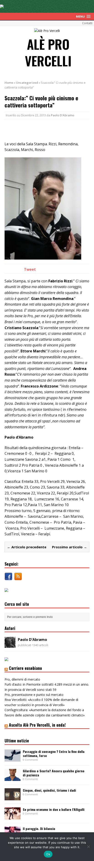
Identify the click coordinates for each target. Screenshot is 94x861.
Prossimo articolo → (69, 547)
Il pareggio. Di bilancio (39, 828)
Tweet (30, 269)
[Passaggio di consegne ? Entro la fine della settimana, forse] (13, 759)
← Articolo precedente (26, 547)
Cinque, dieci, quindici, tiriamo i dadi (49, 790)
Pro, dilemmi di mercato (22, 679)
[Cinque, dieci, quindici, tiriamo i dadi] (13, 797)
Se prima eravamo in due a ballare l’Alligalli (53, 809)
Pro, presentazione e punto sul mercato (34, 694)
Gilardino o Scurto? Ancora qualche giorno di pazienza (53, 772)
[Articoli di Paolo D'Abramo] (10, 645)
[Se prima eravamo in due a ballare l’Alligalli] (13, 816)
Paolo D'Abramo (62, 115)
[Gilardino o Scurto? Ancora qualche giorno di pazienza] (13, 778)
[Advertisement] (49, 129)
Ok (48, 854)
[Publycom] (2, 5)
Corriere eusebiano (25, 668)
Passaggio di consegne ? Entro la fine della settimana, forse (53, 753)
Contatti (87, 23)
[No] (88, 846)
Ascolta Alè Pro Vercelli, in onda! (37, 725)
